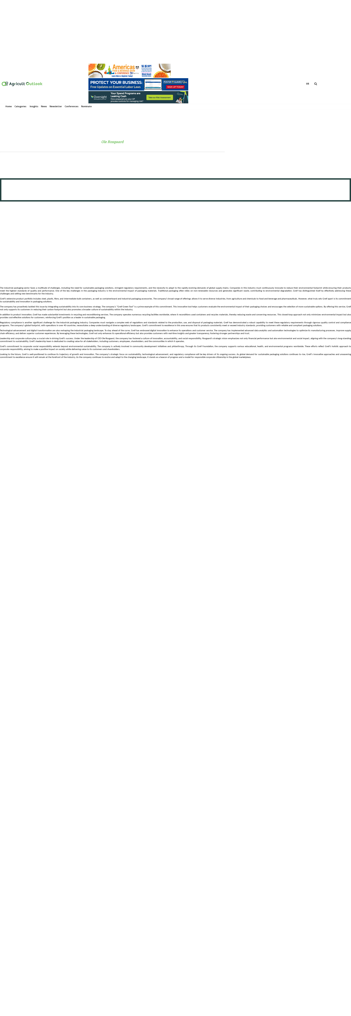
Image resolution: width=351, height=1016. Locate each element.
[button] (316, 84)
